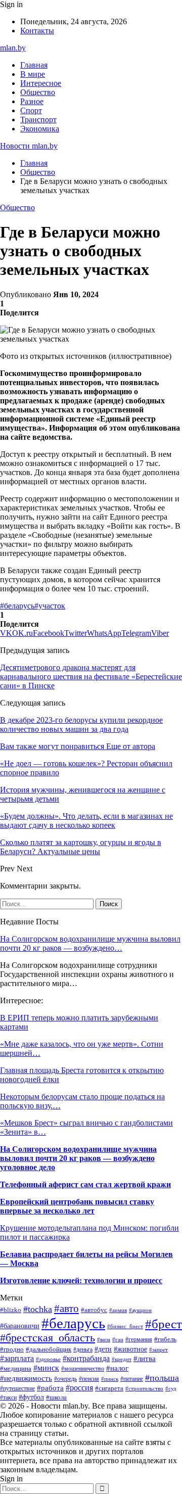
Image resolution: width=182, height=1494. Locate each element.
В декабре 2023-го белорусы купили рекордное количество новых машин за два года (81, 724)
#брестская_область (47, 1338)
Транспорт (38, 119)
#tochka (37, 1309)
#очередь (65, 1379)
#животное (130, 1349)
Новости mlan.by (29, 146)
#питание (131, 1378)
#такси (8, 1397)
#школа (56, 1397)
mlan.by (13, 47)
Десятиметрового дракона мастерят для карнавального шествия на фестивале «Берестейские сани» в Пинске (91, 676)
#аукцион (140, 1310)
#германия (138, 1339)
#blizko (10, 1310)
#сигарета (109, 1388)
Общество (37, 92)
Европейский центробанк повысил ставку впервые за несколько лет (77, 1206)
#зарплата (17, 1358)
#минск (46, 1368)
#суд (170, 1388)
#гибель (165, 1339)
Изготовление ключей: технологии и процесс (81, 1280)
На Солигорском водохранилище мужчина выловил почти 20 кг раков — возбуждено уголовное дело (78, 1158)
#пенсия (89, 1378)
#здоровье (48, 1359)
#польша (162, 1378)
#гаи (117, 1339)
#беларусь (17, 605)
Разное (31, 101)
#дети (103, 1349)
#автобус (94, 1310)
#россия (79, 1387)
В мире (32, 74)
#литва (144, 1359)
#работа (50, 1388)
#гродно (12, 1349)
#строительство (144, 1388)
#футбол (31, 1397)
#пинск (109, 1379)
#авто (66, 1308)
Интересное (40, 83)
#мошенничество (82, 1368)
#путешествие (17, 1388)
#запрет (158, 1349)
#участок (49, 605)
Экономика (39, 128)
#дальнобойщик (48, 1349)
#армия (118, 1310)
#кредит (121, 1359)
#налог (117, 1368)
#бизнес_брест (125, 1326)
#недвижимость (26, 1378)
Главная (34, 65)
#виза (103, 1339)
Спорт (31, 110)
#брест (163, 1324)
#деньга (83, 1349)
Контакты (37, 30)
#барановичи (19, 1326)
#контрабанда (86, 1358)
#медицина (15, 1368)
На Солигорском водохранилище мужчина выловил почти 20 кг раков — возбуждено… (90, 943)
